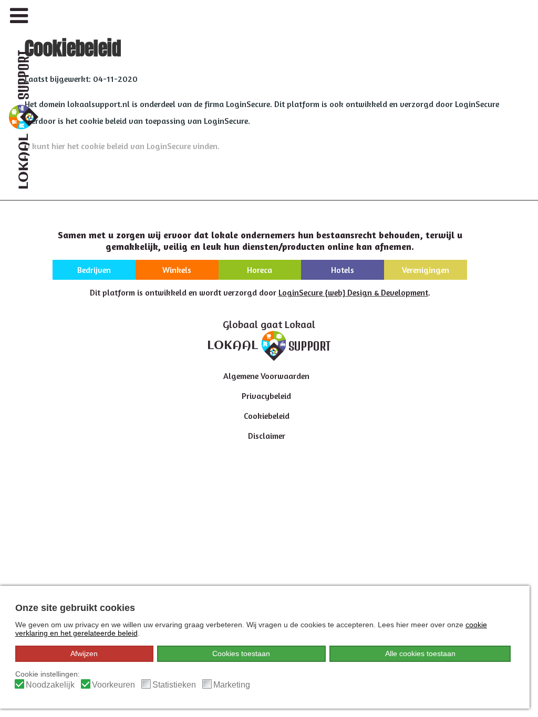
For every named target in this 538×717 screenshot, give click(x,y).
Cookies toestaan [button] (241, 653)
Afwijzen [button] (84, 653)
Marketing (231, 684)
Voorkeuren (113, 684)
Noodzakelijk (50, 684)
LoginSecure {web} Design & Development (353, 292)
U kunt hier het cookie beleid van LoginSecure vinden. (122, 146)
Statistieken (174, 684)
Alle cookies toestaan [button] (420, 653)
